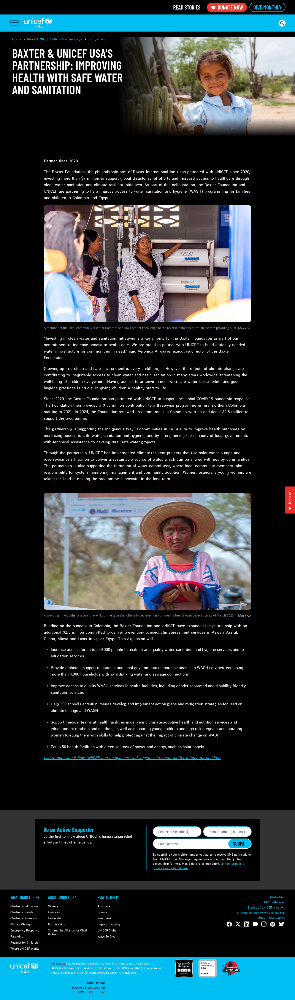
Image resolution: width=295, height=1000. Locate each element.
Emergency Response (24, 930)
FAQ (103, 992)
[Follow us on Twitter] (238, 924)
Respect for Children (24, 943)
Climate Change (20, 924)
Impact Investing (109, 924)
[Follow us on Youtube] (255, 924)
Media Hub (277, 897)
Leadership (55, 918)
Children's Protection (24, 918)
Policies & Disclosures (89, 987)
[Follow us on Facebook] (229, 924)
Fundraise (104, 918)
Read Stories (186, 7)
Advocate (104, 906)
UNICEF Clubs (107, 930)
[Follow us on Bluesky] (281, 924)
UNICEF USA (38, 23)
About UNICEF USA (62, 897)
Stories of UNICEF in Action (266, 908)
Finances (54, 912)
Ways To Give (106, 937)
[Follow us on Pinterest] (272, 924)
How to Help (108, 897)
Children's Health (21, 912)
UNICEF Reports (274, 902)
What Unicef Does (24, 897)
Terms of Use (84, 992)
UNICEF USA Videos (271, 918)
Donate (102, 912)
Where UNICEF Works (24, 949)
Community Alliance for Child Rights (67, 932)
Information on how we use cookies (261, 913)
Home (17, 39)
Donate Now (230, 7)
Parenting (16, 937)
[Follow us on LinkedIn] (246, 924)
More (242, 328)
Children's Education (24, 906)
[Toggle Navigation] (14, 23)
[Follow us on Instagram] (263, 924)
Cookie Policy (96, 983)
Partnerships (72, 39)
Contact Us (58, 964)
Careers (53, 906)
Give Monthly (267, 7)
